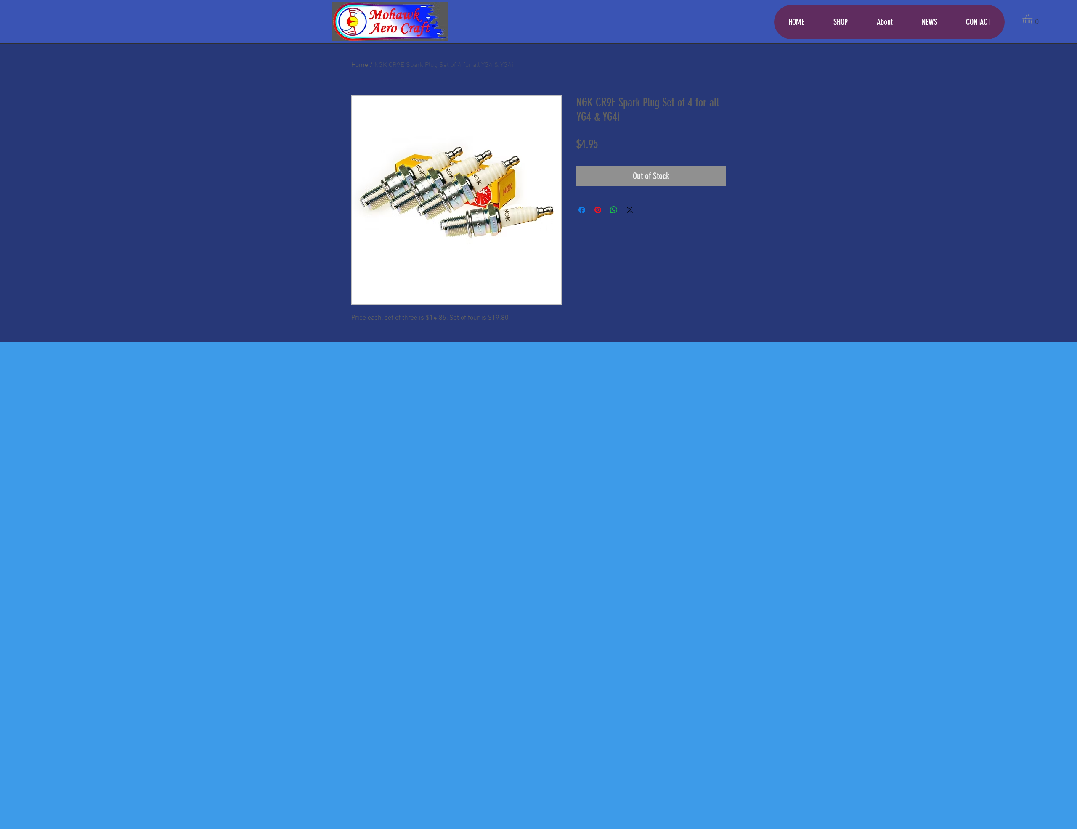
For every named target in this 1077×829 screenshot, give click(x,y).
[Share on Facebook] (582, 210)
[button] (1033, 19)
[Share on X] (630, 210)
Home (359, 65)
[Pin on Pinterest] (598, 210)
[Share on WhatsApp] (614, 210)
